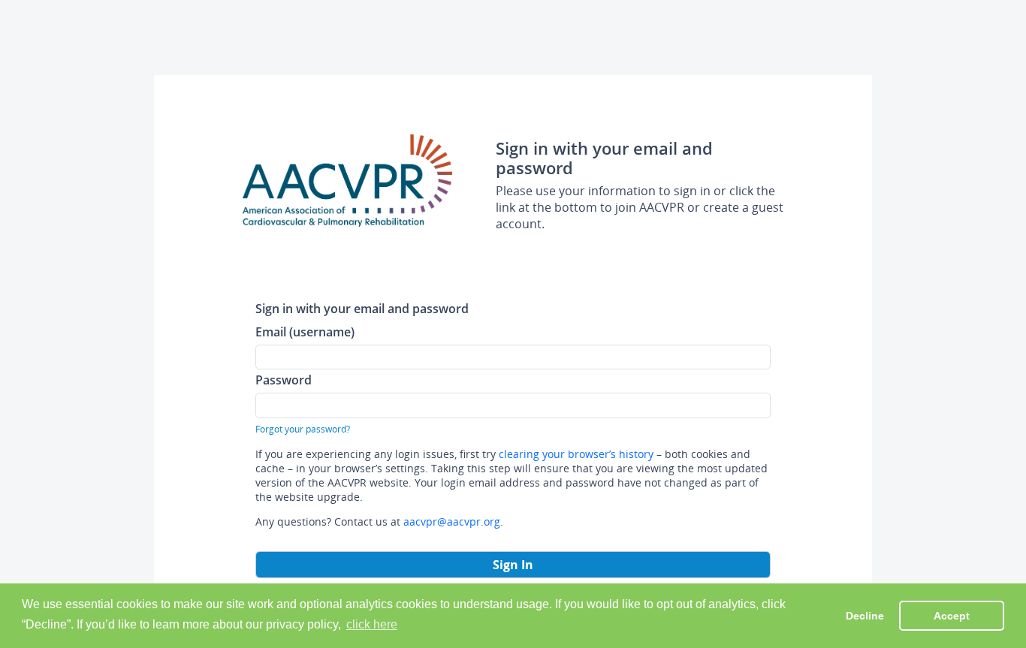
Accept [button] (952, 616)
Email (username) (305, 331)
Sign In (513, 564)
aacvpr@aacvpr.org (451, 521)
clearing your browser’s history (576, 454)
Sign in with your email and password (362, 308)
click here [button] (371, 624)
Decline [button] (865, 616)
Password (283, 379)
